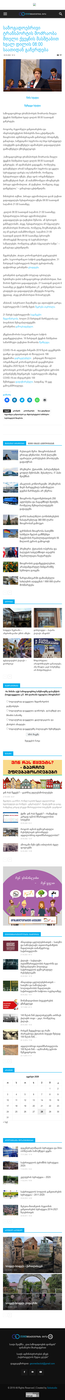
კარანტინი (16, 411)
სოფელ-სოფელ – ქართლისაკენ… (25, 1266)
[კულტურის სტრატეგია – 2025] (10, 1180)
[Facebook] (24, 1372)
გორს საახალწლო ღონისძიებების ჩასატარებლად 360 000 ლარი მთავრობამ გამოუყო (39, 520)
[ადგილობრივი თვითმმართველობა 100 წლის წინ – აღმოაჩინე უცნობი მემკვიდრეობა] (10, 1050)
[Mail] (32, 1372)
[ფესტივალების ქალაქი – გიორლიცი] (17, 648)
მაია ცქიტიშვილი (44, 411)
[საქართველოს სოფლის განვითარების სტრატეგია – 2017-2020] (10, 1194)
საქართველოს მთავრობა (13, 418)
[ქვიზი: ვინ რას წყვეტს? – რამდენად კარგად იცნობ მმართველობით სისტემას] (10, 817)
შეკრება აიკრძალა (45, 307)
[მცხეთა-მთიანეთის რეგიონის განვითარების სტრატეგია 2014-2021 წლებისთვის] (10, 1210)
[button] (61, 14)
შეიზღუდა (44, 342)
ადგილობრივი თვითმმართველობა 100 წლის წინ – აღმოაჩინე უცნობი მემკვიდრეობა (39, 1049)
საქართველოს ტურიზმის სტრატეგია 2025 (39, 1164)
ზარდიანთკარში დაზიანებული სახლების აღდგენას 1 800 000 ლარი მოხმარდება (40, 581)
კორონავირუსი (29, 411)
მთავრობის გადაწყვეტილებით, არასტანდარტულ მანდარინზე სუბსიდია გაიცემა (37, 567)
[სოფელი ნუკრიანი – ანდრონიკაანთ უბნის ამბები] (17, 618)
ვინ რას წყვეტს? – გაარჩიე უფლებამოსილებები (28, 792)
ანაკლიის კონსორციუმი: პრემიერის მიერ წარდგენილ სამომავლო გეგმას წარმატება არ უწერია (40, 487)
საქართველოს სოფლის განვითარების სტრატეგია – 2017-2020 (41, 1193)
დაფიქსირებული (24, 382)
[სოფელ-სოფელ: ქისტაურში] (32, 1292)
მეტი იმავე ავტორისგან (41, 443)
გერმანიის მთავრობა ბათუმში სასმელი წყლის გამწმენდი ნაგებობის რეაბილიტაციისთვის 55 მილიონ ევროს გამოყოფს (39, 536)
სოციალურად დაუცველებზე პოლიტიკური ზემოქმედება (35, 729)
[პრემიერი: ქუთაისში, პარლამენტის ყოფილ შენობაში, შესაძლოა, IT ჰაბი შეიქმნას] (10, 472)
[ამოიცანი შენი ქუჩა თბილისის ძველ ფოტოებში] (10, 847)
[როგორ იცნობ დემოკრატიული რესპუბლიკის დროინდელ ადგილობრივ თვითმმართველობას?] (10, 832)
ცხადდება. (34, 267)
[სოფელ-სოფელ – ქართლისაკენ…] (32, 1255)
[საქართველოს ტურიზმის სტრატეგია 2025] (10, 1165)
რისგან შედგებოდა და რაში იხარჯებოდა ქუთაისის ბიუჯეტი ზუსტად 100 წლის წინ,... (40, 1034)
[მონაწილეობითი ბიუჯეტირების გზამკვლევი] (10, 1004)
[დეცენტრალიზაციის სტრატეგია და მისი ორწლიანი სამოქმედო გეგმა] (10, 1152)
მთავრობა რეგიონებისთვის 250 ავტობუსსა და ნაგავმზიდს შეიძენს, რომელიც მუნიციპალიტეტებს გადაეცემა (39, 504)
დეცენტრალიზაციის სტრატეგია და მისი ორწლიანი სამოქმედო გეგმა (41, 1149)
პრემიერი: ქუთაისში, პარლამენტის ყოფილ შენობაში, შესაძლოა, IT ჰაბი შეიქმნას (40, 473)
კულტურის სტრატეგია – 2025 (36, 1177)
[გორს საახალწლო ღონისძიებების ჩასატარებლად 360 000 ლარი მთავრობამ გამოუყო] (10, 520)
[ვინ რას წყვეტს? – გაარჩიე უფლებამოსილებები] (32, 774)
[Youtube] (41, 1372)
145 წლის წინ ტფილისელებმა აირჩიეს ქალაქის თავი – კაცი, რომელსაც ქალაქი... (41, 1018)
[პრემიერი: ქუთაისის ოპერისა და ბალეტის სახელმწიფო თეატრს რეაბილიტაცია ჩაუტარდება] (10, 552)
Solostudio (52, 1388)
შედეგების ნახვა (32, 740)
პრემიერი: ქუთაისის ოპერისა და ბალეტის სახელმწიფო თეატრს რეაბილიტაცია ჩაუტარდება (38, 552)
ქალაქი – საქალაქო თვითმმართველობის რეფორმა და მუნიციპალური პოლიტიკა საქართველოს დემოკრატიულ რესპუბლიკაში (39, 966)
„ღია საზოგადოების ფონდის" (40, 1344)
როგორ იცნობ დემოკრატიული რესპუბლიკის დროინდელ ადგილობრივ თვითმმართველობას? (40, 832)
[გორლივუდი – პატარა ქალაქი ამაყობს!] (48, 618)
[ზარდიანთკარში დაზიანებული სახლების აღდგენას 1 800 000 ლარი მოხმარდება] (10, 580)
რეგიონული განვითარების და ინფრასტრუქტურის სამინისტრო (26, 414)
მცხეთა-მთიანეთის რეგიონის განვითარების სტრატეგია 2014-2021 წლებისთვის (39, 1209)
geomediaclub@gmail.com (42, 1363)
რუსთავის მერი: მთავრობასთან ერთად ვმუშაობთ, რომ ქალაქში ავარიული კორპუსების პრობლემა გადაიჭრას (39, 457)
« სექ (5, 1122)
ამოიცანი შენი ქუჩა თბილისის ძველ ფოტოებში (39, 846)
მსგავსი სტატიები (14, 443)
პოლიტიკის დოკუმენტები (19, 1140)
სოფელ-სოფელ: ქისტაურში (21, 1303)
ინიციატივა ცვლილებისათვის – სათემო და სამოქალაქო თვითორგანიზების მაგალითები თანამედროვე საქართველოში (41, 946)
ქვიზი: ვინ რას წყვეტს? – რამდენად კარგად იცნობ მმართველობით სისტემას (39, 816)
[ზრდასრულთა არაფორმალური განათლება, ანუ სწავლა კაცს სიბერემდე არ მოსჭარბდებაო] (48, 648)
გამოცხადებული (24, 326)
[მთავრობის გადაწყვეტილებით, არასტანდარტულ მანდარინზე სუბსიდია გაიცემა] (10, 567)
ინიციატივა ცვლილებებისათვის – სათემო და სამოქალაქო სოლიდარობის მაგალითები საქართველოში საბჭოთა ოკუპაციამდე (41, 987)
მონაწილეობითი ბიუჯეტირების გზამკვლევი (37, 1002)
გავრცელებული (23, 358)
